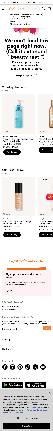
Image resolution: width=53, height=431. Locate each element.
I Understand (26, 426)
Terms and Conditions (36, 410)
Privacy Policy (36, 407)
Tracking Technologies (13, 412)
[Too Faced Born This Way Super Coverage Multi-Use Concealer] (18, 204)
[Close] (50, 393)
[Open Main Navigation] (3, 8)
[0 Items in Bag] (49, 8)
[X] (41, 14)
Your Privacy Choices (28, 418)
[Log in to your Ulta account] (43, 8)
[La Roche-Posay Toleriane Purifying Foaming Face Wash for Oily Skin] (18, 121)
